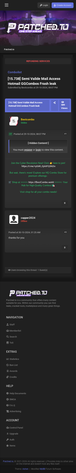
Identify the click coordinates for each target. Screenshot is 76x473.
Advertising (15, 411)
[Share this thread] (54, 105)
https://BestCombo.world (41, 182)
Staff (12, 324)
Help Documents (17, 393)
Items (12, 445)
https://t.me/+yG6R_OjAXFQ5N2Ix (38, 166)
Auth (11, 439)
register (28, 149)
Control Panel (16, 427)
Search (13, 336)
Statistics (14, 359)
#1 (65, 134)
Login (45, 5)
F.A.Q (12, 405)
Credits (13, 377)
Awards (13, 371)
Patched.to (9, 49)
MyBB (42, 469)
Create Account (63, 5)
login (38, 149)
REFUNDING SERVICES (38, 61)
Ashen (25, 469)
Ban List (13, 365)
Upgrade (13, 433)
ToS (11, 342)
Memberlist (15, 330)
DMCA (12, 399)
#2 (65, 232)
